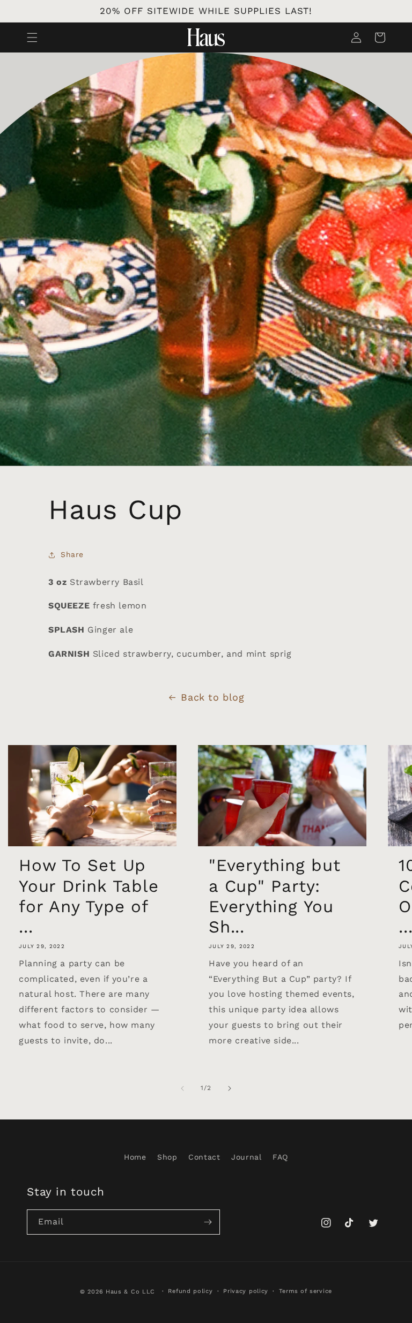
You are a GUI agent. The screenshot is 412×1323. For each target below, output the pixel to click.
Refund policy (190, 1291)
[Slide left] (182, 1088)
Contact (204, 1157)
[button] (32, 37)
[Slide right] (229, 1088)
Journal (246, 1157)
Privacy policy (245, 1291)
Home (135, 1157)
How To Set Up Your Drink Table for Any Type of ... (88, 896)
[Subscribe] (207, 1222)
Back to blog (212, 697)
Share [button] (72, 554)
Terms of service (305, 1291)
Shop (167, 1157)
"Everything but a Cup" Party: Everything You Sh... (275, 896)
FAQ (280, 1157)
